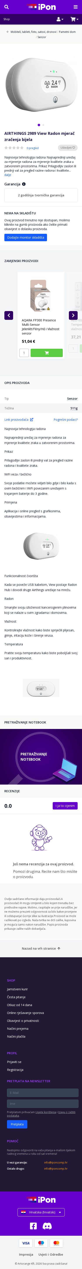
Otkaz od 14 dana (19, 1005)
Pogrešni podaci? (66, 419)
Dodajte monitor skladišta (25, 237)
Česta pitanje (16, 997)
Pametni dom (66, 32)
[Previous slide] (8, 315)
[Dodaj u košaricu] (47, 353)
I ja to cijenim (65, 806)
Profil (12, 1053)
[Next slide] (73, 315)
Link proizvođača (16, 419)
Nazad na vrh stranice (39, 948)
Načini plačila (16, 1036)
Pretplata (17, 1124)
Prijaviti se (14, 1062)
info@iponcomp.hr (56, 1162)
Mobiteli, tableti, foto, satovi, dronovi (33, 32)
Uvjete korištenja (45, 1112)
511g (74, 408)
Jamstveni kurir (17, 989)
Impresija (26, 1254)
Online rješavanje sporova (25, 1013)
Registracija (15, 1070)
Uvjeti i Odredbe (50, 1254)
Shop (6, 19)
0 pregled (33, 148)
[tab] (39, 125)
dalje (7, 175)
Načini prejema (17, 1028)
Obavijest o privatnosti (23, 1021)
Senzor (41, 37)
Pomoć (12, 1141)
